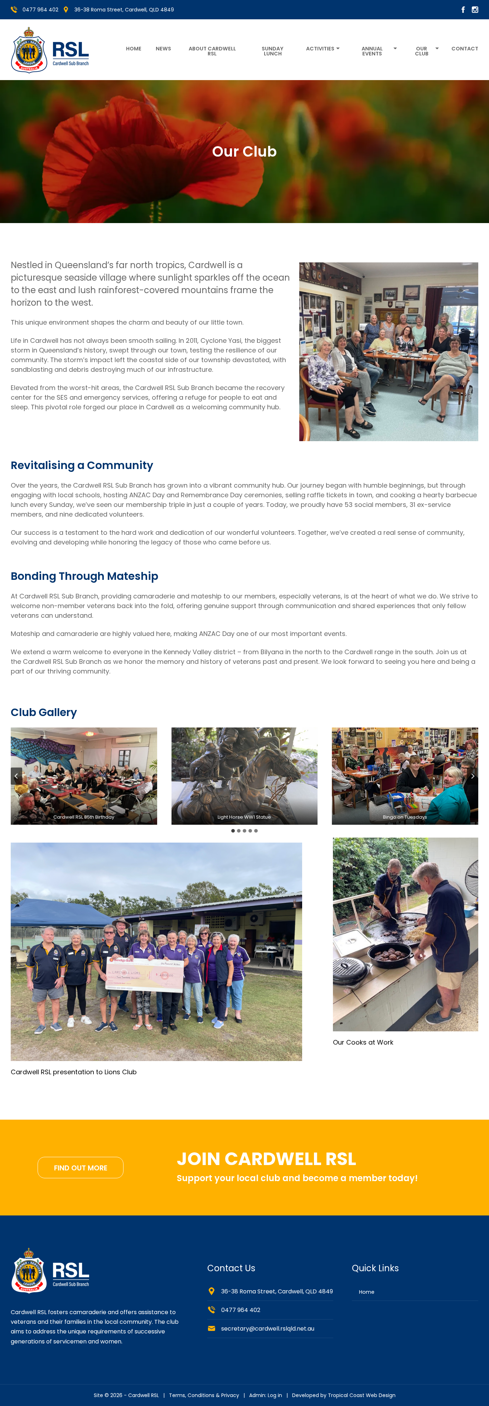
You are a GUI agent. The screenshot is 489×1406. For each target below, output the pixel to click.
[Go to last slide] (16, 776)
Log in (275, 1395)
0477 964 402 (40, 9)
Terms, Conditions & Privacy (204, 1395)
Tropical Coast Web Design (362, 1395)
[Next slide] (472, 776)
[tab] (233, 831)
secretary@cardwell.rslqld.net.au (267, 1328)
